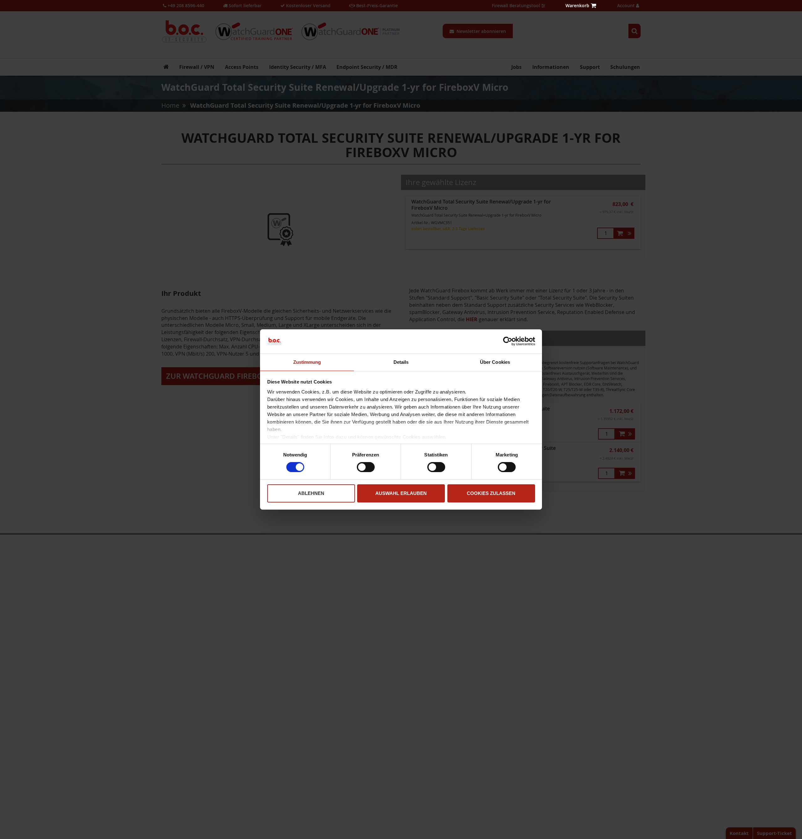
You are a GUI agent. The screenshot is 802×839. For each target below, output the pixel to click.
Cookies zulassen (491, 493)
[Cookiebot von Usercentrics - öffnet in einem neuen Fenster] (507, 341)
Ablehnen (311, 493)
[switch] (366, 468)
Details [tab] (401, 362)
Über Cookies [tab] (495, 362)
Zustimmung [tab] (307, 362)
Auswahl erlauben (401, 493)
